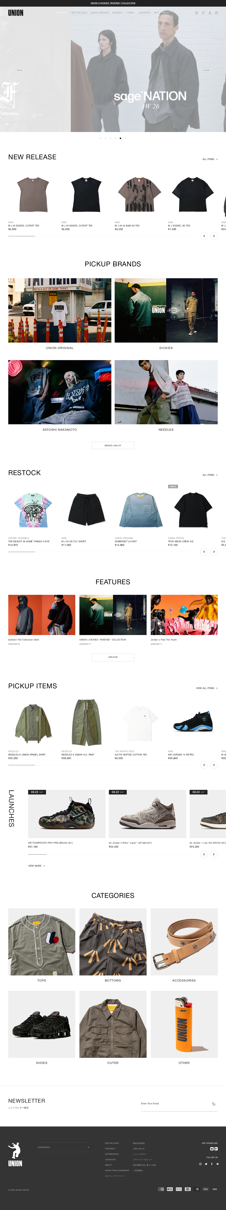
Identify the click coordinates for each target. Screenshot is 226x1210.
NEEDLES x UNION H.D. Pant (78, 755)
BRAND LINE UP (113, 446)
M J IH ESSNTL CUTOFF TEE (23, 226)
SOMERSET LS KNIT (126, 542)
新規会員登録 (139, 1143)
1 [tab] (100, 138)
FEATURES (62, 13)
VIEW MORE (158, 115)
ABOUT (166, 13)
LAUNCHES (144, 13)
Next (206, 69)
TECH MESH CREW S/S (180, 542)
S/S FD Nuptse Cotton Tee (131, 755)
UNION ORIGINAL (99, 13)
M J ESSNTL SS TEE (179, 226)
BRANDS (117, 13)
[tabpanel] (113, 66)
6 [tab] (125, 138)
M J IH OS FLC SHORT (74, 542)
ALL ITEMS (208, 159)
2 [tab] (105, 138)
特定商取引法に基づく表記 (144, 1165)
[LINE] (217, 1164)
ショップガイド (140, 1154)
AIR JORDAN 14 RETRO (181, 755)
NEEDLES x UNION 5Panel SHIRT (26, 755)
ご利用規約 (138, 1171)
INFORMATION (111, 1154)
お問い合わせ (139, 1149)
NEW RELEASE (79, 13)
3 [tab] (110, 138)
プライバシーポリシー (142, 1160)
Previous (19, 69)
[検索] (196, 12)
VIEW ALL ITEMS (205, 688)
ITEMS (130, 13)
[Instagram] (200, 1164)
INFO (156, 13)
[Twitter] (206, 1164)
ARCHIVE (113, 657)
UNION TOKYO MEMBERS (117, 1171)
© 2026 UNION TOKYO (18, 1190)
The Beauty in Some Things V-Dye (29, 542)
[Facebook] (212, 1164)
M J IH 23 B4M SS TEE (127, 226)
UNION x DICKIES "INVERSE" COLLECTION (113, 3)
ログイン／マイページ (114, 1176)
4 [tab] (115, 138)
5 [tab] (120, 138)
